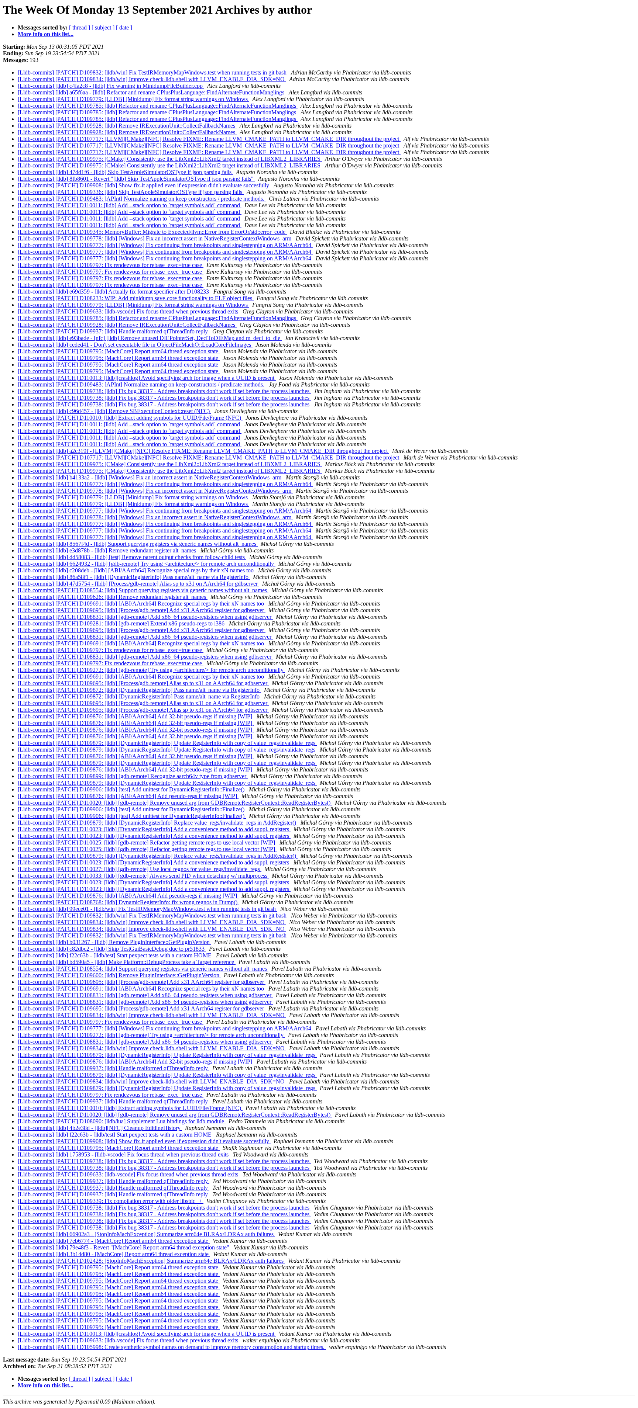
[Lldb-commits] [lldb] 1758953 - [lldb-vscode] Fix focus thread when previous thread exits (124, 1154)
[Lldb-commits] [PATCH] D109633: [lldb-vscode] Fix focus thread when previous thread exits (129, 311)
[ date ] (124, 27)
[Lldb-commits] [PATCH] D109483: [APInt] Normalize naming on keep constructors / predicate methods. (142, 198)
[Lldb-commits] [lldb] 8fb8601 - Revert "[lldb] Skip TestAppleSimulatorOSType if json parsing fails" (136, 179)
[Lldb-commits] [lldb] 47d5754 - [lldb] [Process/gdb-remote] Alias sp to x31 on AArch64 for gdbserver (138, 583)
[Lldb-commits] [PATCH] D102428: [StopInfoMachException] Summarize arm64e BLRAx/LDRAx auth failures (151, 1261)
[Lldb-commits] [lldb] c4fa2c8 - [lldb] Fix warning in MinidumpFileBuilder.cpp (111, 86)
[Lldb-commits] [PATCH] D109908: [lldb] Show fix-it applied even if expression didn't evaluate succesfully (144, 185)
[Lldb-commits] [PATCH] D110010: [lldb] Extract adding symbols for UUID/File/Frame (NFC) (130, 418)
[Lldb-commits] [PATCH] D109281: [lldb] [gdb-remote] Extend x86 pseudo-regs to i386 (122, 623)
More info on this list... (45, 34)
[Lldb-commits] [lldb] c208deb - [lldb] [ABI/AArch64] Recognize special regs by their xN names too (136, 570)
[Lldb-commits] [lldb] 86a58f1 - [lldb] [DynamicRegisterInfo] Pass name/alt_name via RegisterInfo (134, 577)
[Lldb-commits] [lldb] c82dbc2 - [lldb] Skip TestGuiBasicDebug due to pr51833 (112, 949)
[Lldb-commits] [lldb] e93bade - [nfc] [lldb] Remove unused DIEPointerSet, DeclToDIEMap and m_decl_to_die (150, 338)
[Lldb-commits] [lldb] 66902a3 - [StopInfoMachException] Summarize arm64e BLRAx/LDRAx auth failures (146, 1234)
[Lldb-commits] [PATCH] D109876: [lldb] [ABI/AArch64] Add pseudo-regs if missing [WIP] (128, 796)
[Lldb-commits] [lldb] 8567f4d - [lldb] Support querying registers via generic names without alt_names (138, 544)
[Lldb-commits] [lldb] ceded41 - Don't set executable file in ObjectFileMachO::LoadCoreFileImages (135, 344)
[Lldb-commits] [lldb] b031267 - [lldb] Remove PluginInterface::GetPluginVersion (114, 942)
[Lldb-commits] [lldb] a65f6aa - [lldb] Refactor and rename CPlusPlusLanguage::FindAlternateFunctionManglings (152, 92)
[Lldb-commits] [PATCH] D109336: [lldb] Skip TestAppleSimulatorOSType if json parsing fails (131, 192)
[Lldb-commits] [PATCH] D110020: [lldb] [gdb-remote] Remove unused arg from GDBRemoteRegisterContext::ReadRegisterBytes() (175, 803)
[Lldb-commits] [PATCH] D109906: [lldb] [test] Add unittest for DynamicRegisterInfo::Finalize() (132, 789)
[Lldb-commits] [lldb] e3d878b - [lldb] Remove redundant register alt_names (108, 550)
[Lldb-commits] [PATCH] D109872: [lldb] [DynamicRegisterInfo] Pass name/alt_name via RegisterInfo (139, 690)
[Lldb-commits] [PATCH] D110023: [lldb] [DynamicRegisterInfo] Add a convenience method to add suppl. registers (154, 829)
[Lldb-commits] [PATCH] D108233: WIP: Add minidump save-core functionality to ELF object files (136, 298)
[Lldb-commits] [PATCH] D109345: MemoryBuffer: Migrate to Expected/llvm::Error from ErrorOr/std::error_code (152, 232)
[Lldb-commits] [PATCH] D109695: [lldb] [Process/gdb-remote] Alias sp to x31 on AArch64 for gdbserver (143, 683)
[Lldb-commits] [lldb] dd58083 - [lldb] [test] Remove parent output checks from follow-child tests (132, 557)
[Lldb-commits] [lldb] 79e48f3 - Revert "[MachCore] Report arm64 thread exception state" (124, 1247)
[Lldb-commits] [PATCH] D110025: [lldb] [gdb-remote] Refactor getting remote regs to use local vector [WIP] (147, 842)
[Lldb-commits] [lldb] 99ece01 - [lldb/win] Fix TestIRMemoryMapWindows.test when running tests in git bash (147, 909)
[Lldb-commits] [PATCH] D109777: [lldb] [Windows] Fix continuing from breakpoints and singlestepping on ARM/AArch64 (165, 245)
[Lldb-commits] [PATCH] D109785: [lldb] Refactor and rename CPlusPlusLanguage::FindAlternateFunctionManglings (158, 106)
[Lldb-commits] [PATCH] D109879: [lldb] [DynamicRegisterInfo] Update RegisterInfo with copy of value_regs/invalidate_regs (167, 743)
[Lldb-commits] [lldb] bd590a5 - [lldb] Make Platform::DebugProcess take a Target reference (127, 962)
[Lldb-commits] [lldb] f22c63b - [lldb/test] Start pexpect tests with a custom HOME (115, 955)
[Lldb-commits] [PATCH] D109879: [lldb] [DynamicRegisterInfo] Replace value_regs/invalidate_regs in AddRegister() (158, 822)
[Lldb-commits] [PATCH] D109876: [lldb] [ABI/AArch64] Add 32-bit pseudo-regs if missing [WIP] (136, 716)
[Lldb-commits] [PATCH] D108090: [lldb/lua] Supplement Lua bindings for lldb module (122, 1121)
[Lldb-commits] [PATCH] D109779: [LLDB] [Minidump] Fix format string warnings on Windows (133, 99)
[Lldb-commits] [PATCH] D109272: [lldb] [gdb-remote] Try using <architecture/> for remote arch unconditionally (151, 670)
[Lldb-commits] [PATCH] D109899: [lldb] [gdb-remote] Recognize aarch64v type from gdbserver (133, 776)
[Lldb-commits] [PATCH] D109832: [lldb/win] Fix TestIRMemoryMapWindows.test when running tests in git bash (153, 72)
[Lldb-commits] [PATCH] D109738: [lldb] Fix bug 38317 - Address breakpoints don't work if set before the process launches (164, 391)
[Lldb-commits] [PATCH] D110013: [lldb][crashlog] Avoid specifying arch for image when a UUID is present (147, 378)
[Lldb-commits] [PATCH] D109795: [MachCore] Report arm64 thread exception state (119, 351)
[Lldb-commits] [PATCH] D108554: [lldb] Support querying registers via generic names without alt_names (143, 590)
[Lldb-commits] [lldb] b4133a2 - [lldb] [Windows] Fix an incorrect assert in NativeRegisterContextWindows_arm (150, 477)
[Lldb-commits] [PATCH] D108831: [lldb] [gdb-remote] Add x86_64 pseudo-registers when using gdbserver (145, 617)
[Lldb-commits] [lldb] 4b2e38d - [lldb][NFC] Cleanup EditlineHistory (100, 1128)
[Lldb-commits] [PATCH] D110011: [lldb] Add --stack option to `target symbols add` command (129, 205)
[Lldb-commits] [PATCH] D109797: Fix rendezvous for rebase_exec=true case (110, 265)
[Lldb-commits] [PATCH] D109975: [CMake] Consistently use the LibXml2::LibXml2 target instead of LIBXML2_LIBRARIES (170, 159)
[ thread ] (79, 27)
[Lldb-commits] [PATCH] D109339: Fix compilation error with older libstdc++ (110, 1201)
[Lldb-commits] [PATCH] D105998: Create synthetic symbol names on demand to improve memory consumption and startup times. (172, 1347)
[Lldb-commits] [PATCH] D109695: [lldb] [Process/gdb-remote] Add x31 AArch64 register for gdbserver (141, 610)
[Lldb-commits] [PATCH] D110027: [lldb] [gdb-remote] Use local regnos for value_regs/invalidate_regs (139, 869)
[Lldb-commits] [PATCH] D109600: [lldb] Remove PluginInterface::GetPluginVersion (119, 975)
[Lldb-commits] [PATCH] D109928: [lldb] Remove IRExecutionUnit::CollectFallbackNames (127, 125)
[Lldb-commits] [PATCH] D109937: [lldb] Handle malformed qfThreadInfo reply (113, 331)
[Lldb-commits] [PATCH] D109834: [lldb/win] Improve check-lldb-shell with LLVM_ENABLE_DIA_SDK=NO (152, 79)
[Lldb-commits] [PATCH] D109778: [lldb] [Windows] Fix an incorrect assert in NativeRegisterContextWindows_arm (155, 238)
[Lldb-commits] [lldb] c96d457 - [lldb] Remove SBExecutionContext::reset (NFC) (114, 411)
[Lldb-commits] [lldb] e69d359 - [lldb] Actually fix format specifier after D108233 (114, 291)
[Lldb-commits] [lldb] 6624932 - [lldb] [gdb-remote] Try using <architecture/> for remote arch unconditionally (146, 564)
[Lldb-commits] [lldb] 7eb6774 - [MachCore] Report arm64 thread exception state (114, 1241)
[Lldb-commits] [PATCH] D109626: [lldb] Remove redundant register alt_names (112, 597)
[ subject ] (103, 27)
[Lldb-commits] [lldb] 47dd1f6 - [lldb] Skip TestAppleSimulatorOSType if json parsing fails (125, 172)
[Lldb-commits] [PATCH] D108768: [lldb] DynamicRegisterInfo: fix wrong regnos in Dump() (128, 902)
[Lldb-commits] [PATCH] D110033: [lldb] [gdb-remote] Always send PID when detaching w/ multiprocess (143, 876)
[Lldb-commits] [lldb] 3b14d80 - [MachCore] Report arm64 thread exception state (114, 1254)
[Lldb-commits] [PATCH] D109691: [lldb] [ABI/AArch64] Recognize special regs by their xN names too (141, 603)
